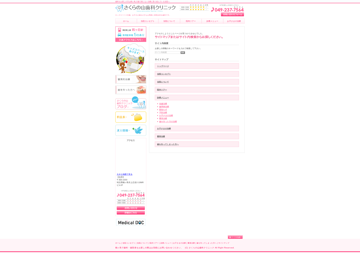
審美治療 (163, 118)
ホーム (118, 243)
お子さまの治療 (166, 115)
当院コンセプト (164, 74)
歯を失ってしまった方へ (168, 144)
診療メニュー (163, 98)
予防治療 (163, 113)
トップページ (163, 66)
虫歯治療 (163, 104)
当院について (163, 82)
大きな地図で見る (124, 174)
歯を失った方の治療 (168, 122)
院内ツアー (162, 90)
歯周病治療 (164, 107)
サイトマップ (223, 243)
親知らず (163, 110)
